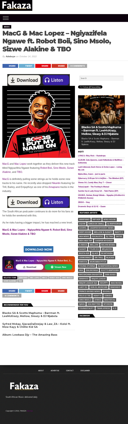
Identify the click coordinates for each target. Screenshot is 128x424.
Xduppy (104, 283)
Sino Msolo (59, 168)
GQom (82, 223)
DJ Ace (95, 253)
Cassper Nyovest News (101, 228)
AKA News (84, 236)
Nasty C (119, 232)
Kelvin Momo (108, 244)
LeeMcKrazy (85, 257)
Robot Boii (46, 168)
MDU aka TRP (85, 240)
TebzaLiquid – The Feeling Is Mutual (93, 187)
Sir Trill (99, 257)
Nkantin (56, 183)
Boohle (107, 291)
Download (31, 267)
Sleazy (82, 249)
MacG (5, 163)
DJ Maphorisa (114, 223)
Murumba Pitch (98, 261)
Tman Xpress (103, 308)
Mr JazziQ (107, 249)
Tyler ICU (94, 249)
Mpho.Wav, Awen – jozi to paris (91, 174)
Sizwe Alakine (10, 281)
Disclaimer (85, 370)
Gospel (83, 228)
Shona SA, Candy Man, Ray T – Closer (95, 182)
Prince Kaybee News (89, 291)
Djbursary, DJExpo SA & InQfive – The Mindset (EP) (100, 178)
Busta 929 (84, 253)
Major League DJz (88, 283)
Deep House (85, 232)
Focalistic (97, 236)
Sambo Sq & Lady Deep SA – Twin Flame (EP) (98, 191)
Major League (98, 278)
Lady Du (83, 287)
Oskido (108, 295)
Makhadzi (115, 287)
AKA (81, 270)
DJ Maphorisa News (108, 266)
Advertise (55, 370)
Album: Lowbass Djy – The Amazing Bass (29, 334)
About (41, 370)
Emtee (119, 236)
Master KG (109, 299)
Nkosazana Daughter (90, 274)
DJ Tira (109, 236)
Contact (70, 370)
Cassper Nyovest (104, 240)
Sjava (82, 304)
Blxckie (110, 257)
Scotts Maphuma (110, 270)
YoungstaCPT (86, 308)
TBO (19, 172)
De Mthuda (107, 253)
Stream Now (60, 267)
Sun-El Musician (98, 287)
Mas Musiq (116, 283)
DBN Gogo (110, 274)
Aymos (97, 299)
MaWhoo (84, 278)
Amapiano (54, 187)
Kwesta (83, 261)
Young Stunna (87, 266)
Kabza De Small (96, 223)
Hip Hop (97, 219)
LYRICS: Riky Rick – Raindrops (92, 156)
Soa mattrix (94, 304)
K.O (114, 308)
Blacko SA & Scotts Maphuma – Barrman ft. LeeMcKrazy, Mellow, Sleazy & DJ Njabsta (31, 314)
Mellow (94, 244)
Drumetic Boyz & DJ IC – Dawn (92, 206)
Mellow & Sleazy (103, 232)
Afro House (109, 219)
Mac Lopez (20, 163)
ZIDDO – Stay (84, 202)
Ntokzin (108, 304)
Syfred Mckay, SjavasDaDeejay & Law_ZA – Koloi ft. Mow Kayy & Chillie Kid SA (36, 325)
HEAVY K (97, 295)
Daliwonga (92, 270)
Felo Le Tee (85, 295)
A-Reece (83, 244)
